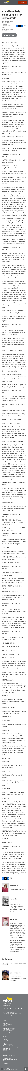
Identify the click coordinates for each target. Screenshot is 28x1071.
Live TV (4, 1020)
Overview (5, 1039)
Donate (23, 2)
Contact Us (5, 1050)
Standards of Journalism (8, 1045)
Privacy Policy (6, 1060)
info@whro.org (12, 1015)
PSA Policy (5, 1063)
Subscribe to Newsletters (9, 1028)
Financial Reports (7, 1042)
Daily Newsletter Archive (8, 1029)
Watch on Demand (7, 1022)
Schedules (5, 1025)
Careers (5, 1043)
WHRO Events (6, 1027)
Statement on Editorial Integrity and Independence (11, 1047)
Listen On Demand (7, 1024)
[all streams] (26, 1069)
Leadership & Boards (8, 1040)
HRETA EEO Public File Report (10, 1059)
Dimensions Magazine (8, 1030)
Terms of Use (6, 1062)
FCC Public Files (7, 1058)
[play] (2, 1069)
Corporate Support (7, 1044)
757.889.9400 (6, 1015)
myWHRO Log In (7, 1032)
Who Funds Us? (6, 1049)
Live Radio (5, 1023)
